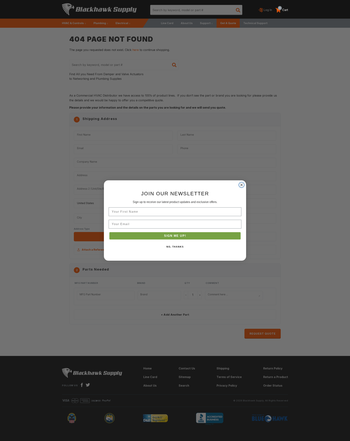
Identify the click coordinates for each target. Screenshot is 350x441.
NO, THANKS (175, 247)
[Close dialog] (241, 185)
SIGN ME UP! (175, 235)
